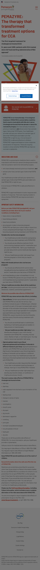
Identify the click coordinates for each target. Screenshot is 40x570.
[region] (20, 92)
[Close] (36, 85)
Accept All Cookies (26, 96)
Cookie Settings (13, 96)
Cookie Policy (15, 91)
